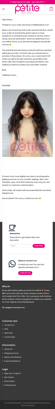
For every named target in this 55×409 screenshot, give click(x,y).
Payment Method (12, 361)
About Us (8, 349)
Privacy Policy (44, 403)
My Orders (9, 377)
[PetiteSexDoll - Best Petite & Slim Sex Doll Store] (27, 9)
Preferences (10, 385)
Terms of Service (27, 405)
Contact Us (9, 325)
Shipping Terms (11, 353)
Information (9, 381)
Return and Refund (12, 357)
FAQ (6, 329)
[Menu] (3, 9)
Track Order (9, 337)
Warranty (8, 333)
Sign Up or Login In (12, 373)
